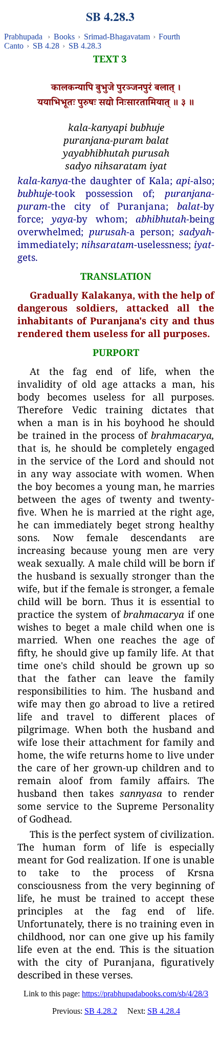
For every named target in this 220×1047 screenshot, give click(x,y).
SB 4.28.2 (100, 1011)
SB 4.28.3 (85, 45)
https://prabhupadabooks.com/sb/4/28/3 (145, 993)
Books (64, 36)
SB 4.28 (46, 45)
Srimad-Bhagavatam (117, 36)
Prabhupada (23, 36)
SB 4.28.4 (163, 1011)
